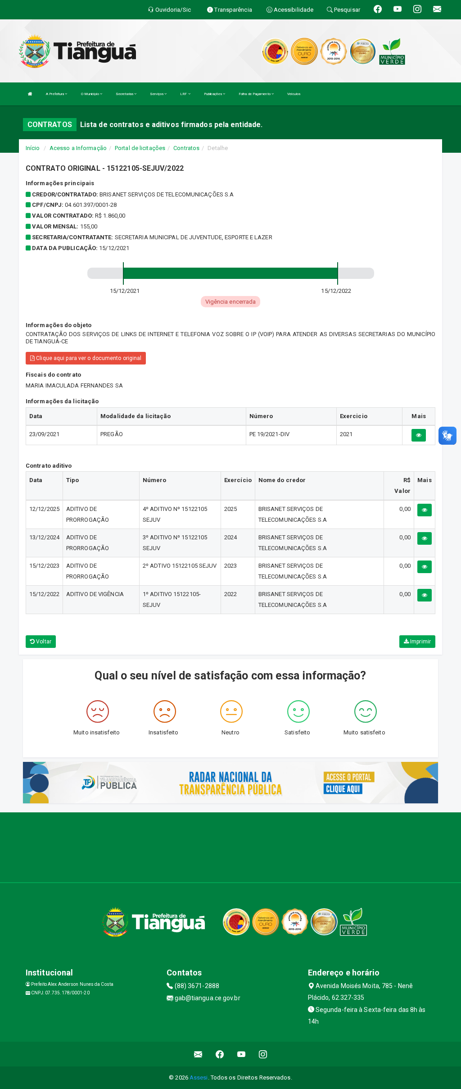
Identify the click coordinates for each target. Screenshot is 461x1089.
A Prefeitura (55, 94)
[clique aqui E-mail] (198, 1054)
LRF (184, 94)
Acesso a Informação (78, 148)
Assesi (199, 1077)
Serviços (157, 94)
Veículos (293, 94)
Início (33, 148)
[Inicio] (30, 93)
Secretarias (125, 94)
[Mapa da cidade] (230, 846)
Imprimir (420, 641)
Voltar (43, 641)
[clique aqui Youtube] (241, 1054)
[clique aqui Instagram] (263, 1054)
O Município (90, 94)
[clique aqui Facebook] (220, 1054)
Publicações (213, 94)
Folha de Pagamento (255, 94)
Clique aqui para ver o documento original (88, 358)
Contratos (186, 148)
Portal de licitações (140, 148)
